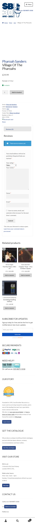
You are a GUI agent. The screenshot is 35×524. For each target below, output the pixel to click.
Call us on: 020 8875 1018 (24, 10)
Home (6, 23)
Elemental (9, 106)
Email (8, 202)
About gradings (14, 113)
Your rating (10, 163)
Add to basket (17, 92)
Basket (27, 519)
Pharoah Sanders (14, 61)
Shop (10, 23)
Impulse (15, 106)
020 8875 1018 (19, 369)
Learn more (6, 422)
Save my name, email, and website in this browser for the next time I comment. (17, 213)
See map (5, 485)
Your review (10, 167)
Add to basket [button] (9, 275)
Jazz (15, 23)
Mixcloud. (18, 417)
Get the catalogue (9, 448)
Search (17, 521)
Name (8, 193)
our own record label (16, 412)
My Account (6, 521)
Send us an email (10, 506)
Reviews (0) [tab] (9, 129)
